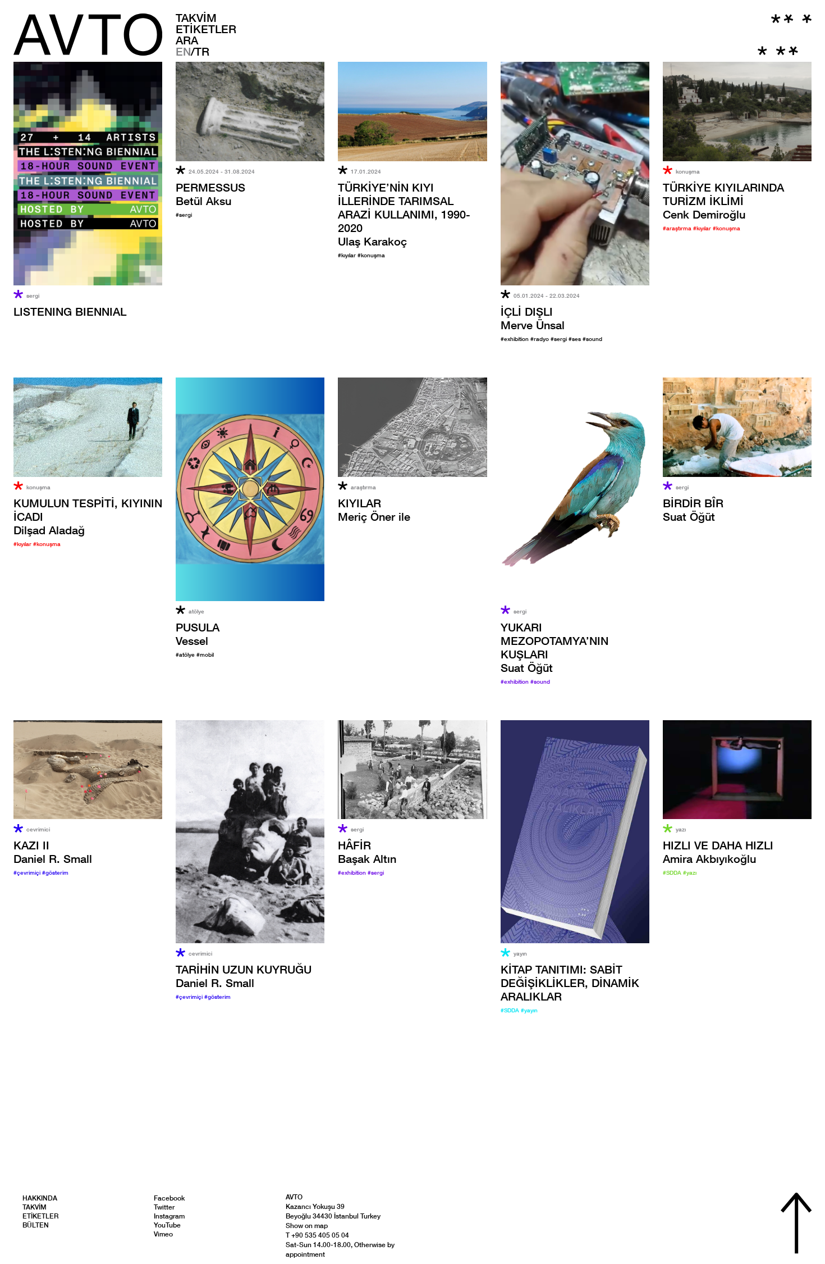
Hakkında (39, 1198)
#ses (576, 338)
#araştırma (678, 228)
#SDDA (511, 1010)
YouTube (167, 1225)
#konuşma (371, 255)
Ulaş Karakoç (404, 214)
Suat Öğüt (693, 509)
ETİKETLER (206, 28)
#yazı (689, 872)
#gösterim (55, 872)
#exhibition (515, 338)
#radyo (540, 338)
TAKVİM (196, 17)
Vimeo (163, 1234)
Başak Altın (367, 851)
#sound (592, 338)
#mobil (205, 654)
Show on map (307, 1225)
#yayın (529, 1010)
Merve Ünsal (533, 317)
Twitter (164, 1207)
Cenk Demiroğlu (723, 200)
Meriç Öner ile (374, 509)
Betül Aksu (210, 193)
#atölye (186, 654)
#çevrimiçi (27, 872)
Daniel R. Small (52, 851)
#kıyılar (348, 255)
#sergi (184, 214)
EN (183, 51)
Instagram (169, 1216)
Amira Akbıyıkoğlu (718, 851)
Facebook (169, 1198)
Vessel (197, 633)
